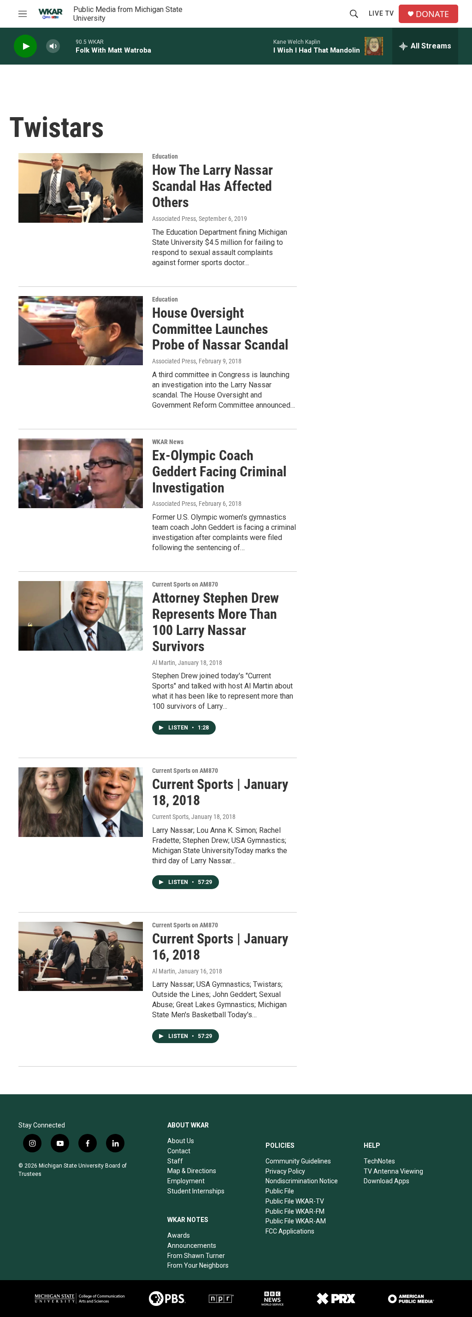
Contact (178, 1151)
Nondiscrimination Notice (302, 1181)
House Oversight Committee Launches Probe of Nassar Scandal (220, 329)
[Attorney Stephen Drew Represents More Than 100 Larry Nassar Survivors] (80, 615)
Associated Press (174, 218)
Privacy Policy (285, 1171)
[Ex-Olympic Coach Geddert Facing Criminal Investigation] (80, 473)
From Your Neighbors (198, 1265)
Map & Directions (191, 1171)
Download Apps (386, 1181)
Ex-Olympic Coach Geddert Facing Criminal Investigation (219, 471)
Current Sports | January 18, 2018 (220, 792)
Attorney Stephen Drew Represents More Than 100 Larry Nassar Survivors (215, 622)
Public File (280, 1191)
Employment (186, 1181)
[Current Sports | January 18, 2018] (80, 801)
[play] (25, 46)
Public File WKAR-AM (296, 1221)
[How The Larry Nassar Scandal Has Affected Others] (80, 187)
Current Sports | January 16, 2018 (220, 947)
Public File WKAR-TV (295, 1201)
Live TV (381, 13)
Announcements (191, 1245)
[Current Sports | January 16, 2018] (80, 956)
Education (165, 156)
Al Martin (163, 662)
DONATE (432, 14)
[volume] (53, 46)
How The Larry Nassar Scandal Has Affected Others (212, 186)
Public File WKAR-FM (295, 1211)
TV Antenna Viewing (393, 1171)
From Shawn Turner (196, 1255)
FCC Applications (290, 1231)
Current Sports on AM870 (185, 584)
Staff (175, 1161)
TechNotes (379, 1161)
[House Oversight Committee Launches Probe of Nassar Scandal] (80, 330)
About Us (180, 1141)
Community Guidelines (298, 1161)
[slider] (67, 46)
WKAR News (167, 441)
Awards (178, 1235)
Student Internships (195, 1191)
